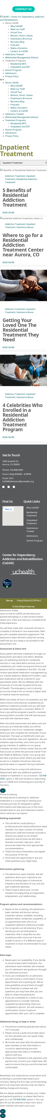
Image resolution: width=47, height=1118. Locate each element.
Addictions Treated (14, 54)
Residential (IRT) (18, 63)
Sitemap (9, 600)
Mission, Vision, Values (21, 35)
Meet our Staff (17, 29)
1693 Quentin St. (10, 461)
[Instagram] (9, 487)
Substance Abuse (24, 227)
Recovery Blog (17, 41)
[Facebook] (3, 487)
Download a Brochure (21, 38)
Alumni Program (13, 70)
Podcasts (14, 45)
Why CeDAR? (16, 26)
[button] (23, 79)
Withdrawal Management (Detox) (21, 57)
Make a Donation (18, 48)
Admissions (11, 73)
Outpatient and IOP (20, 67)
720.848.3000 (19, 1099)
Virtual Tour (16, 32)
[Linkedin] (14, 487)
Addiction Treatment (15, 176)
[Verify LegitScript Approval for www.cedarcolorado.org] (7, 588)
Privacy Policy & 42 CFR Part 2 (29, 600)
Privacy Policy (12, 76)
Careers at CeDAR (19, 51)
